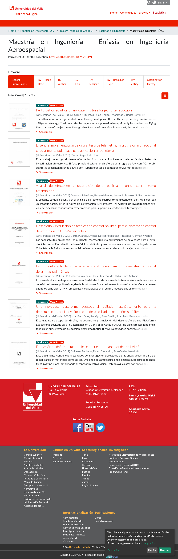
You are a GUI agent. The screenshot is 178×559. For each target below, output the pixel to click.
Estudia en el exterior (73, 524)
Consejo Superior (33, 454)
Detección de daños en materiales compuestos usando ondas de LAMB (87, 346)
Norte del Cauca (90, 468)
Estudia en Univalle (72, 521)
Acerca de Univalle (33, 468)
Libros (98, 517)
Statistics (159, 12)
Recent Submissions (19, 81)
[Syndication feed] (164, 95)
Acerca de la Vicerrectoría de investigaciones (131, 454)
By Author (62, 81)
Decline (152, 550)
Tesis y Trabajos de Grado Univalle (77, 30)
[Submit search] (149, 2)
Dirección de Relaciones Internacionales (129, 468)
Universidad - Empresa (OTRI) (124, 465)
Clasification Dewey (154, 81)
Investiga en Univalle (73, 531)
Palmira (86, 475)
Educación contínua (62, 461)
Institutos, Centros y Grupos (123, 458)
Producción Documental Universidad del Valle (37, 30)
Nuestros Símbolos (33, 465)
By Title (77, 81)
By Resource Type (115, 81)
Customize (113, 550)
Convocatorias (116, 461)
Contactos (68, 541)
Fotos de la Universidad (36, 478)
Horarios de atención (34, 492)
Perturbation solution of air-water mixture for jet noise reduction (84, 110)
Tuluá (85, 454)
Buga (84, 458)
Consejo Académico (34, 458)
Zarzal (85, 482)
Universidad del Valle (79, 547)
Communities (128, 12)
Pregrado (57, 454)
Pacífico (86, 471)
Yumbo (85, 478)
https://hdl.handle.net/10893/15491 (70, 56)
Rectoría (28, 461)
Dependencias (31, 471)
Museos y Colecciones (35, 475)
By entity (134, 81)
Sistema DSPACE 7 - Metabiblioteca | (83, 554)
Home (114, 12)
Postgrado (58, 458)
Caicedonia (88, 461)
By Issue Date (44, 81)
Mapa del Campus (33, 482)
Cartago (86, 465)
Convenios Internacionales (76, 527)
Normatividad (31, 488)
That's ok (165, 550)
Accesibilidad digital (34, 505)
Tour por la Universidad (36, 485)
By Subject (94, 81)
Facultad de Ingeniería (112, 30)
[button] (154, 2)
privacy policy (148, 543)
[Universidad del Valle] (32, 396)
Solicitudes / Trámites (74, 534)
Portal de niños (31, 495)
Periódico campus (104, 521)
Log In (161, 2)
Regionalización (90, 485)
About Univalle (70, 538)
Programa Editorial (118, 471)
